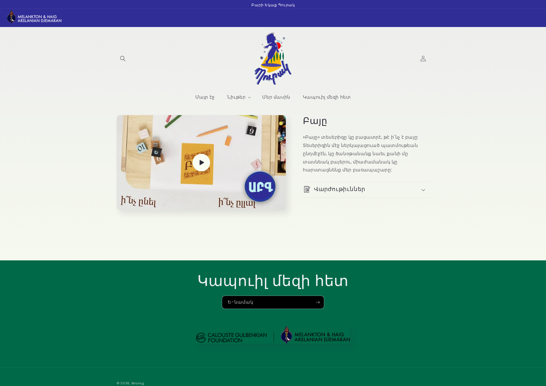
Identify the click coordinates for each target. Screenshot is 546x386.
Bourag (138, 383)
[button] (123, 58)
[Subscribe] (317, 302)
